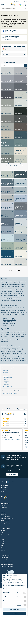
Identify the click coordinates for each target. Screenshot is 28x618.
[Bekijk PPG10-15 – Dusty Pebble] (7, 198)
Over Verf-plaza (4, 557)
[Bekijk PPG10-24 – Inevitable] (7, 230)
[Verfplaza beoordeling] (14, 413)
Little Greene (4, 537)
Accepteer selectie (14, 609)
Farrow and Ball (5, 534)
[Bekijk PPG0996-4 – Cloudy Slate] (7, 119)
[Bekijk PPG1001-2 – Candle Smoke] (7, 262)
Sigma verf (14, 293)
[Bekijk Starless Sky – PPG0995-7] (20, 111)
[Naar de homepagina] (13, 4)
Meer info (19, 592)
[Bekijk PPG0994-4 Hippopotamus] (7, 103)
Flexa (2, 541)
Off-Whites (5, 382)
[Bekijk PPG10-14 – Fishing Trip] (20, 190)
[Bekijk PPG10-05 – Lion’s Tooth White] (20, 151)
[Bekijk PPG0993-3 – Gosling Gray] (7, 79)
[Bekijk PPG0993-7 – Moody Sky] (7, 95)
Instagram (5, 487)
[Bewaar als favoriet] (12, 69)
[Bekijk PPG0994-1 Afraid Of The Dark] (20, 95)
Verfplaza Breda (5, 560)
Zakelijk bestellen (5, 520)
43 (19, 270)
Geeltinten (5, 376)
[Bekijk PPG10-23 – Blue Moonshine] (20, 222)
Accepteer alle (14, 613)
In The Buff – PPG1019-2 (9, 323)
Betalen (3, 512)
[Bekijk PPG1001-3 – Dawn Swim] (20, 262)
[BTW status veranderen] (7, 482)
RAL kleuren (21, 332)
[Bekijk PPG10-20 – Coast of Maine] (7, 214)
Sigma (2, 532)
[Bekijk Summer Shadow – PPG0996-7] (20, 119)
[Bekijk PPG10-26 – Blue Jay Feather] (7, 238)
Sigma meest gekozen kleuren (10, 393)
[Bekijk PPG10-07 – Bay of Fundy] (20, 159)
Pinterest (5, 491)
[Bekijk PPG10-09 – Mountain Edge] (20, 174)
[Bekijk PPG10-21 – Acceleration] (20, 214)
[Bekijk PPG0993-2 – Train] (20, 71)
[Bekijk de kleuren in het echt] (14, 38)
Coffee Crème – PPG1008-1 (9, 321)
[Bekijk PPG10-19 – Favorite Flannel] (20, 206)
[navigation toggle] (2, 4)
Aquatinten (5, 370)
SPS (2, 545)
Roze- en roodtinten (7, 386)
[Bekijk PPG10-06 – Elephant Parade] (7, 159)
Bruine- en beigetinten (8, 374)
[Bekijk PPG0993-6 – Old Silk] (20, 87)
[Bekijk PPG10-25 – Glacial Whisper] (20, 230)
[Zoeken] (25, 8)
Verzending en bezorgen (7, 509)
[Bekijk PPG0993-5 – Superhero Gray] (7, 87)
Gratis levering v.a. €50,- (7, 1)
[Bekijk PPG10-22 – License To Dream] (7, 222)
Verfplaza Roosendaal (6, 562)
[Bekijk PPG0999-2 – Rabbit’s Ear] (7, 135)
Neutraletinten (6, 381)
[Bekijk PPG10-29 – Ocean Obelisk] (7, 246)
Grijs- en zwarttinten (7, 377)
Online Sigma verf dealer (7, 566)
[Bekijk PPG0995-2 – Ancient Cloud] (7, 111)
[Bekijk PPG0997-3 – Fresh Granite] (7, 127)
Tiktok (4, 489)
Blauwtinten (5, 372)
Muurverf (3, 550)
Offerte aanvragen (5, 516)
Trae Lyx (3, 543)
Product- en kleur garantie (7, 518)
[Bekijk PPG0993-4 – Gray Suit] (20, 79)
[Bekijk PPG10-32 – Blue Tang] (7, 254)
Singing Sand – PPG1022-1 (9, 320)
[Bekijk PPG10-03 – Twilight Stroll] (20, 143)
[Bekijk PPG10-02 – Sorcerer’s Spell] (7, 143)
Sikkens (3, 530)
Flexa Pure (3, 539)
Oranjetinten (6, 384)
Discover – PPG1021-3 (8, 325)
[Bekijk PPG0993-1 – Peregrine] (7, 71)
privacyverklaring (20, 588)
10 (16, 270)
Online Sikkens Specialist (7, 564)
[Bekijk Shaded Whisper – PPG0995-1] (20, 103)
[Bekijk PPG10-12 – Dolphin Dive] (20, 182)
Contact (3, 505)
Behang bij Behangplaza (7, 523)
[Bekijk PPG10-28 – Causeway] (20, 238)
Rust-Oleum (4, 548)
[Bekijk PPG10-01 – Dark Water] (20, 135)
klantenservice (12, 459)
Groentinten (5, 379)
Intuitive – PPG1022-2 (8, 318)
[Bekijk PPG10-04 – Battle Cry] (7, 151)
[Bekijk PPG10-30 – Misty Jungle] (20, 246)
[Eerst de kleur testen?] (14, 31)
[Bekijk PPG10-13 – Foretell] (7, 190)
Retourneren (4, 514)
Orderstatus (4, 507)
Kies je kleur (20, 4)
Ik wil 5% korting (12, 474)
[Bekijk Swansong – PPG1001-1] (20, 254)
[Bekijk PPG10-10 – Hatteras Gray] (7, 182)
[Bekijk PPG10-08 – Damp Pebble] (7, 174)
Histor (24, 295)
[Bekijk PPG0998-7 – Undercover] (20, 127)
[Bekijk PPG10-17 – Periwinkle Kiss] (20, 198)
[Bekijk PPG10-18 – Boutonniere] (7, 206)
